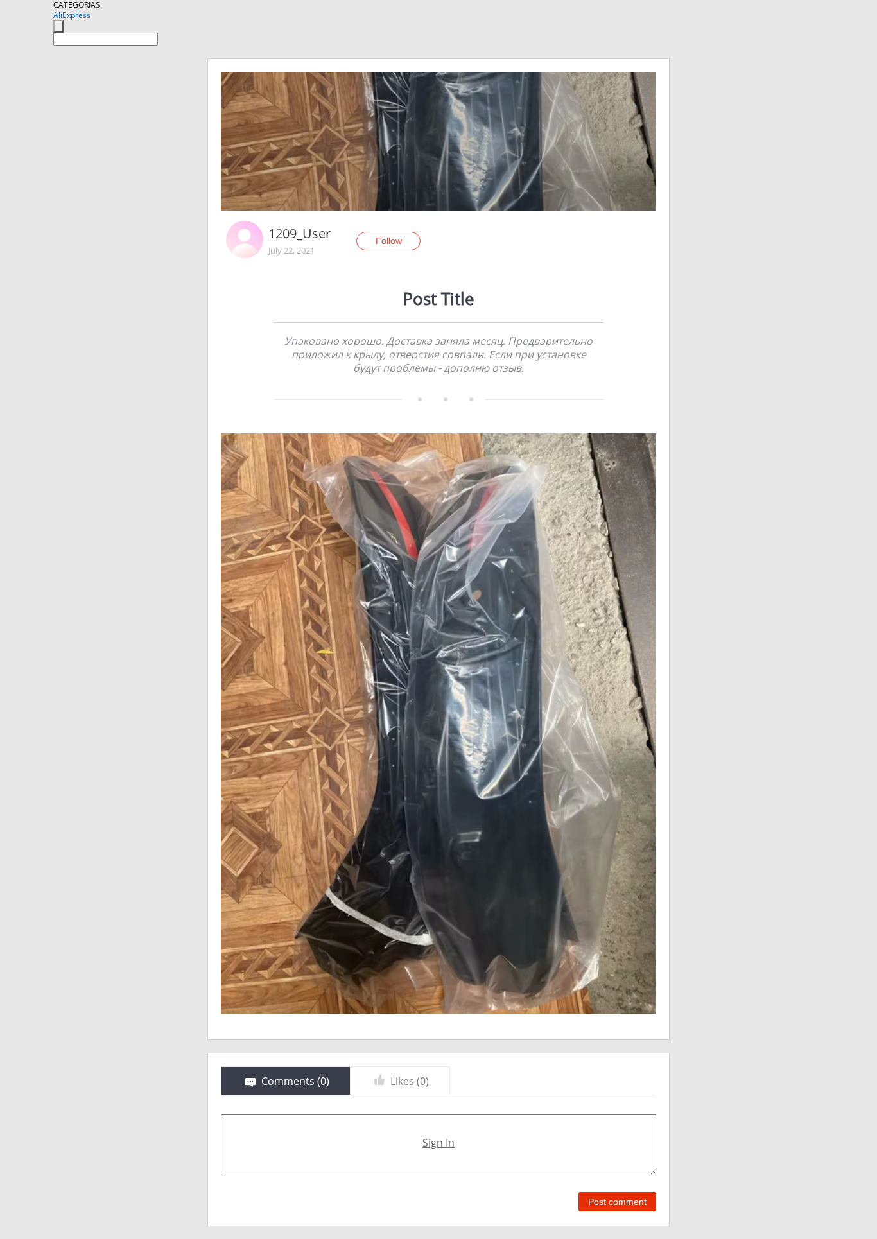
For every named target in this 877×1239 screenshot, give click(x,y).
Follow (389, 241)
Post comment (617, 1202)
